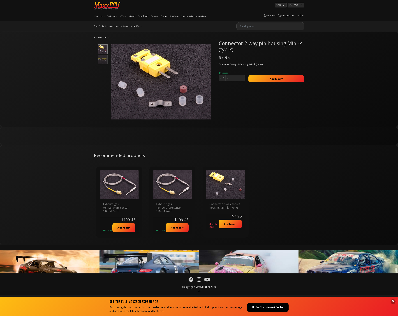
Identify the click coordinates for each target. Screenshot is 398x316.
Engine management (111, 26)
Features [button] (111, 16)
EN (303, 15)
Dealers (154, 16)
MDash (132, 16)
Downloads (143, 16)
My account (271, 15)
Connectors (128, 26)
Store (96, 26)
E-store (164, 16)
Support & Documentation (193, 16)
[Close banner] (393, 301)
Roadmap (174, 16)
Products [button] (99, 16)
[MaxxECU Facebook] (191, 280)
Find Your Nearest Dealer (269, 307)
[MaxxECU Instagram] (199, 280)
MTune (123, 16)
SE (297, 15)
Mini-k (138, 26)
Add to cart (276, 78)
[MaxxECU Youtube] (207, 280)
